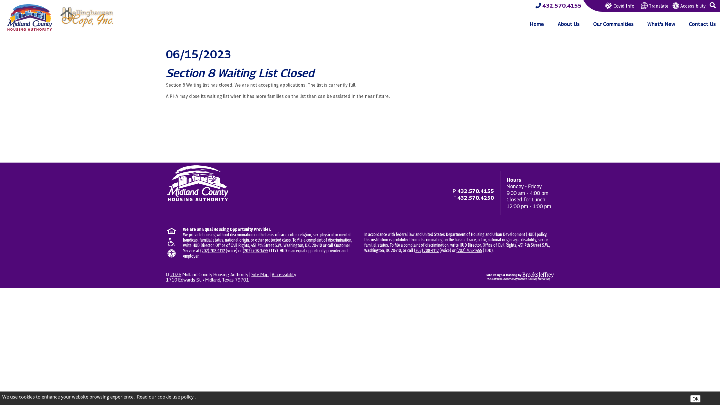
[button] (712, 5)
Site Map (260, 274)
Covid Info (623, 6)
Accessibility (692, 6)
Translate (658, 6)
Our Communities (613, 24)
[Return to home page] (197, 183)
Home (537, 24)
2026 (175, 274)
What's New (661, 24)
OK (695, 399)
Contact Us (702, 24)
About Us (569, 24)
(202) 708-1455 (255, 250)
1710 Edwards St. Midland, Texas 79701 (207, 280)
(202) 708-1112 (212, 250)
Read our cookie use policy (165, 397)
